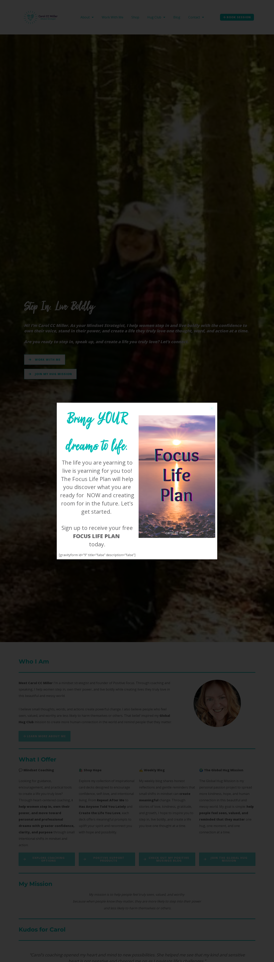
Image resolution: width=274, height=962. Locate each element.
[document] (137, 481)
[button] (211, 408)
